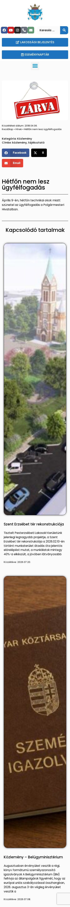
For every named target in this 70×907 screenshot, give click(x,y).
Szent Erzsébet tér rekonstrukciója (34, 524)
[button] (35, 66)
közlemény (19, 142)
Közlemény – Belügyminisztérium (33, 857)
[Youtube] (10, 30)
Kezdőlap (7, 129)
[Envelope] (30, 30)
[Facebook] (4, 30)
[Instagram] (17, 30)
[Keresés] (64, 30)
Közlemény (24, 139)
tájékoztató (36, 142)
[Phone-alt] (24, 30)
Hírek (18, 129)
